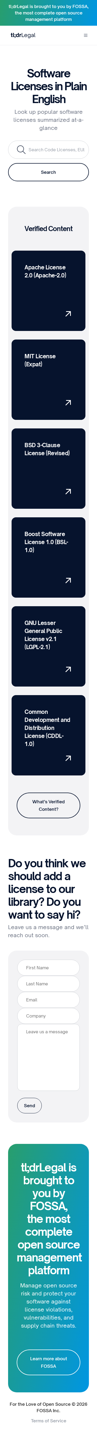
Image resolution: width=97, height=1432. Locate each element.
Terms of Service (48, 1420)
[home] (22, 35)
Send (29, 1105)
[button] (85, 35)
